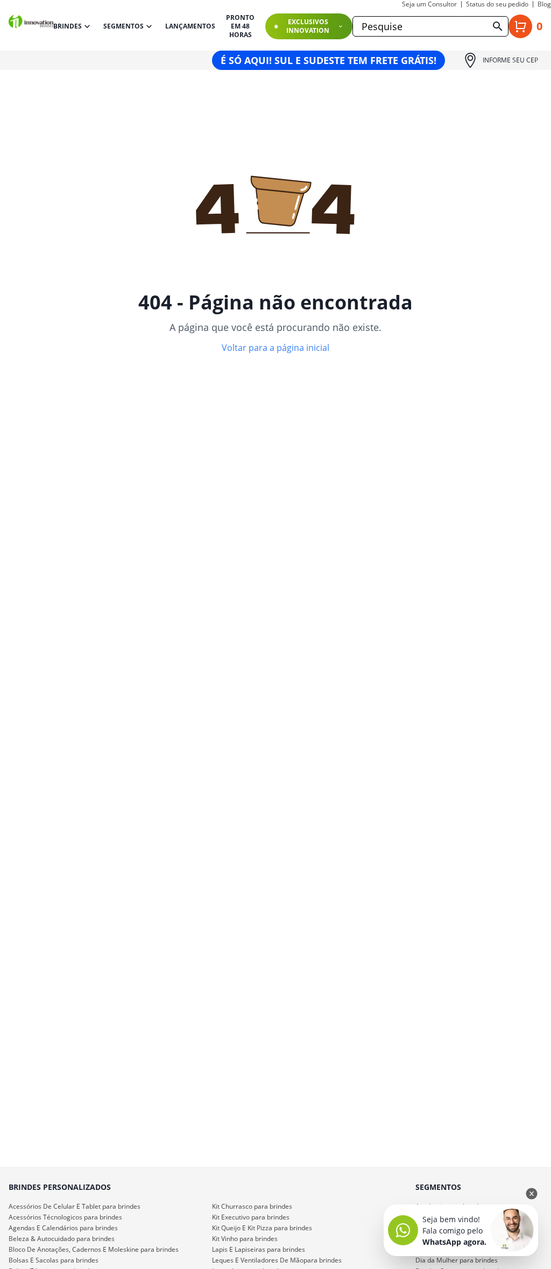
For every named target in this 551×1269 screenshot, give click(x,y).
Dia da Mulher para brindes (456, 1260)
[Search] (497, 26)
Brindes (67, 26)
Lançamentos (190, 26)
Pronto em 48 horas (240, 26)
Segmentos (123, 26)
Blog (544, 4)
